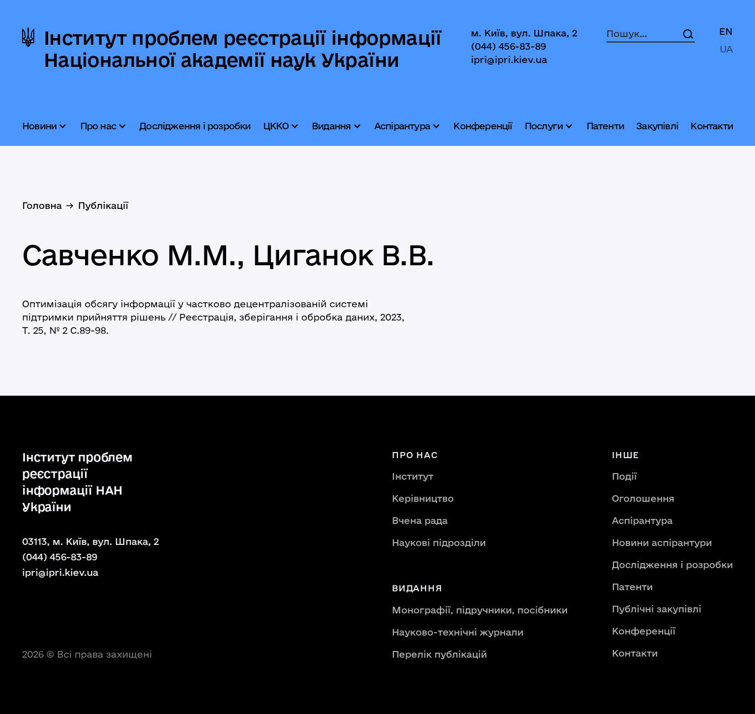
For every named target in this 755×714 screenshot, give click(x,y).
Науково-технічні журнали (457, 632)
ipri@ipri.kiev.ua (509, 59)
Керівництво (423, 498)
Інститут (412, 476)
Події (624, 476)
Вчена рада (420, 520)
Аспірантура (642, 520)
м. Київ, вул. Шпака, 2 (524, 33)
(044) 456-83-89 (508, 46)
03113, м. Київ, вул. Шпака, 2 (90, 541)
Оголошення (643, 498)
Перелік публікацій (439, 654)
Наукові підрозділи (439, 542)
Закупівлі (657, 125)
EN (726, 31)
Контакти (711, 125)
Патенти (605, 125)
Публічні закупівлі (656, 608)
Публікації (103, 205)
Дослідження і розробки (194, 125)
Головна (42, 205)
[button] (46, 126)
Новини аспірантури (662, 542)
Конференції (482, 125)
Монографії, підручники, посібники (480, 610)
